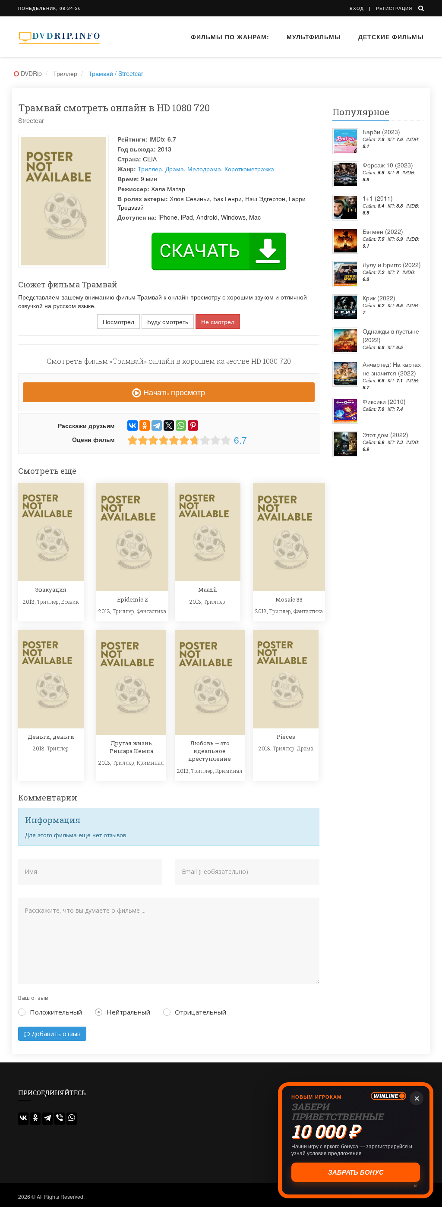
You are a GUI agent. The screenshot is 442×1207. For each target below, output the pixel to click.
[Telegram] (157, 425)
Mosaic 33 (289, 599)
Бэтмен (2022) (383, 231)
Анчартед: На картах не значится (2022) (392, 368)
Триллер (150, 168)
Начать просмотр (173, 391)
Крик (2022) (379, 297)
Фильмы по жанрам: (230, 36)
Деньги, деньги (51, 737)
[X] (169, 425)
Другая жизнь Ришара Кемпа (131, 747)
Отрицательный (200, 1012)
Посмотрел (118, 321)
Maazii (207, 589)
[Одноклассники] (144, 425)
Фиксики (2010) (384, 401)
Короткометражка (249, 168)
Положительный (56, 1012)
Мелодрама (204, 168)
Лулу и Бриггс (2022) (392, 264)
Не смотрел (217, 321)
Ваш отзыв (33, 998)
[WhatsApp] (181, 425)
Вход (357, 8)
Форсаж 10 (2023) (388, 165)
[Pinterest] (193, 425)
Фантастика (151, 611)
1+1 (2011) (378, 198)
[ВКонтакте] (132, 425)
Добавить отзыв (55, 1034)
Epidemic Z (132, 599)
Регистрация (394, 8)
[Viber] (59, 1118)
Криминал (150, 762)
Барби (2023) (381, 131)
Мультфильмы (314, 36)
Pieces (286, 737)
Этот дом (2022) (385, 434)
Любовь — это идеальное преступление (209, 751)
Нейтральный (128, 1012)
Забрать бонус (356, 1172)
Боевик (70, 601)
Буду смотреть (167, 321)
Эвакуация (50, 589)
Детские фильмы (391, 36)
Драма (174, 168)
